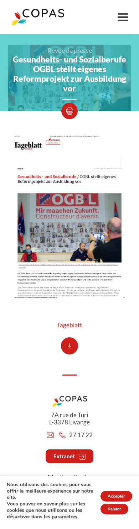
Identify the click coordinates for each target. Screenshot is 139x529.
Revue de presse (69, 50)
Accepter (116, 496)
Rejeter (114, 509)
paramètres (64, 517)
